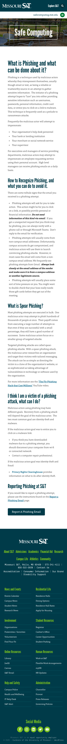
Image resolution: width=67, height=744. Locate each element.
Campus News (11, 601)
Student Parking (43, 641)
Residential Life (43, 589)
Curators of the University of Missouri (32, 740)
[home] (22, 5)
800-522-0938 (25, 568)
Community (45, 559)
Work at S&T (41, 658)
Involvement (10, 620)
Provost (39, 694)
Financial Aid (46, 551)
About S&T (9, 551)
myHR (38, 668)
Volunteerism (11, 637)
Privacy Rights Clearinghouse (27, 472)
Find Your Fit (10, 641)
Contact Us (43, 568)
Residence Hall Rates (45, 605)
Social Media (33, 721)
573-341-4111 (52, 565)
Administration (43, 683)
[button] (62, 6)
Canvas (8, 668)
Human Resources (44, 652)
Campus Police (11, 689)
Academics (33, 551)
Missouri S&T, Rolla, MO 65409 (23, 565)
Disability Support (34, 575)
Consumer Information (35, 572)
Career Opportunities (45, 637)
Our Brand (58, 572)
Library (8, 658)
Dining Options (42, 601)
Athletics (34, 559)
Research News (11, 610)
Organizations (11, 627)
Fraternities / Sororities (15, 632)
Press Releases (42, 699)
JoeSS (7, 663)
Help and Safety (12, 683)
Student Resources (45, 620)
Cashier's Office (43, 632)
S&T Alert (9, 704)
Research (58, 551)
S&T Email (9, 673)
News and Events (13, 589)
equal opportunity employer (43, 738)
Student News (11, 605)
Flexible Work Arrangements (48, 663)
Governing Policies (44, 704)
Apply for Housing (44, 610)
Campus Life (22, 559)
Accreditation (11, 572)
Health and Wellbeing (14, 694)
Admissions (21, 551)
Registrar (40, 627)
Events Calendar (12, 596)
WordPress (58, 740)
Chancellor (41, 689)
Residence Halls (43, 596)
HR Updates (41, 673)
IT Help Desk (10, 699)
